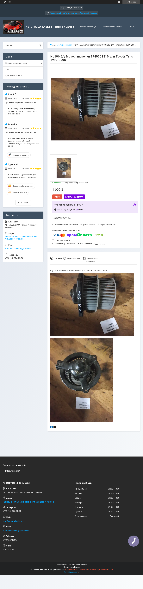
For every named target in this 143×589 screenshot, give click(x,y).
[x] (54, 427)
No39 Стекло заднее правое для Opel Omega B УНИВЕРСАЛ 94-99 (22, 176)
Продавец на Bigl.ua (72, 567)
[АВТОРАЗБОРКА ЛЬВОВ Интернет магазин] (13, 27)
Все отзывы (23, 202)
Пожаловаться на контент (75, 570)
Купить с (69, 197)
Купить (57, 197)
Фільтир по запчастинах (16, 63)
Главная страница (87, 27)
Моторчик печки (64, 45)
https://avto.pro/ (12, 471)
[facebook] (51, 427)
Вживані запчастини (112, 27)
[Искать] (40, 45)
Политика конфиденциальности (100, 570)
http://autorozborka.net (13, 521)
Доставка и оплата (13, 76)
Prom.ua (84, 564)
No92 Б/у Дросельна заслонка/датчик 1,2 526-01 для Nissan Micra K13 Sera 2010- (22, 111)
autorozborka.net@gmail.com (18, 248)
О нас (7, 69)
